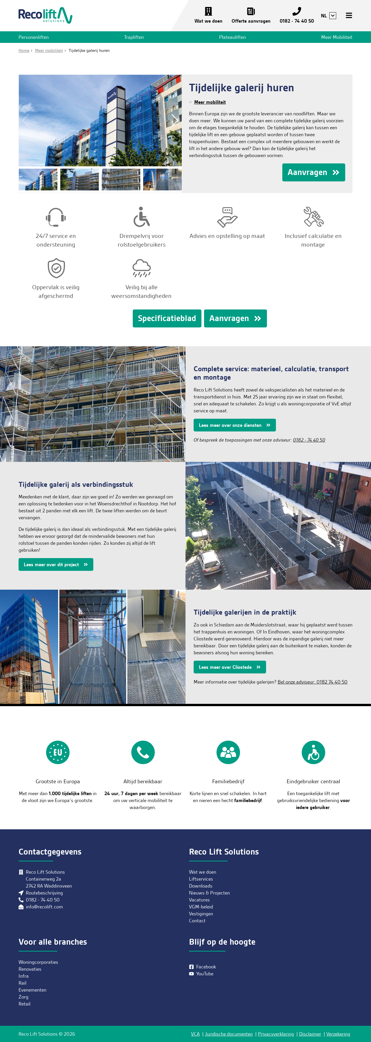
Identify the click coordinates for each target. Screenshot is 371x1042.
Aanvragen (307, 172)
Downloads (200, 886)
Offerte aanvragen (251, 21)
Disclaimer (310, 1034)
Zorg (23, 997)
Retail (24, 1004)
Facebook (206, 966)
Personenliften (34, 37)
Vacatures (199, 900)
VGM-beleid (201, 906)
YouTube (204, 973)
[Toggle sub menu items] (332, 15)
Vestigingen (201, 913)
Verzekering (338, 1034)
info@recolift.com (44, 906)
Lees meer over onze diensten (230, 425)
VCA (195, 1034)
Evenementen (32, 990)
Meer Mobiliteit (336, 37)
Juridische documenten (229, 1034)
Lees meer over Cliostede (225, 667)
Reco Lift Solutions (45, 15)
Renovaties (30, 969)
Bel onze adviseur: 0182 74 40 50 (313, 682)
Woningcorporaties (38, 962)
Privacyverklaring (276, 1034)
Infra (24, 976)
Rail (22, 983)
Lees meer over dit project (51, 564)
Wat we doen (208, 21)
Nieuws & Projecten (209, 893)
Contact (197, 920)
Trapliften (134, 37)
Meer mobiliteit (210, 102)
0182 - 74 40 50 (297, 21)
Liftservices (201, 879)
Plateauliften (232, 37)
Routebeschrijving (44, 893)
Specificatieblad (167, 318)
